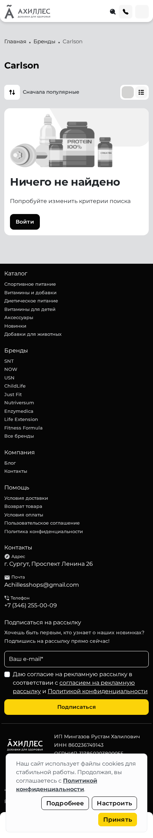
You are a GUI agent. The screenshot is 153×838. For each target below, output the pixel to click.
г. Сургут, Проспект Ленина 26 (48, 563)
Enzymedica (18, 411)
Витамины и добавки (30, 292)
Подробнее (65, 803)
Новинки (15, 326)
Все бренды (19, 436)
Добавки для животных (33, 334)
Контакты (15, 471)
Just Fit (13, 394)
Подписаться (76, 706)
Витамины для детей (30, 309)
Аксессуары (18, 317)
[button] (12, 92)
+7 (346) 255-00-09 (30, 605)
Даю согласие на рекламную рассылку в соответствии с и (80, 683)
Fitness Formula (23, 428)
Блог (10, 463)
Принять (117, 819)
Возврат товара (23, 506)
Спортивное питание (30, 284)
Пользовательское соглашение (42, 523)
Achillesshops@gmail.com (41, 584)
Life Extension (21, 419)
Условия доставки (26, 498)
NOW (10, 369)
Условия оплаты (23, 514)
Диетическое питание (31, 300)
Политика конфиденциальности (43, 531)
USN (9, 377)
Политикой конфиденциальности (98, 691)
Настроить (114, 803)
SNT (9, 361)
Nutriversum (19, 402)
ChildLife (15, 386)
